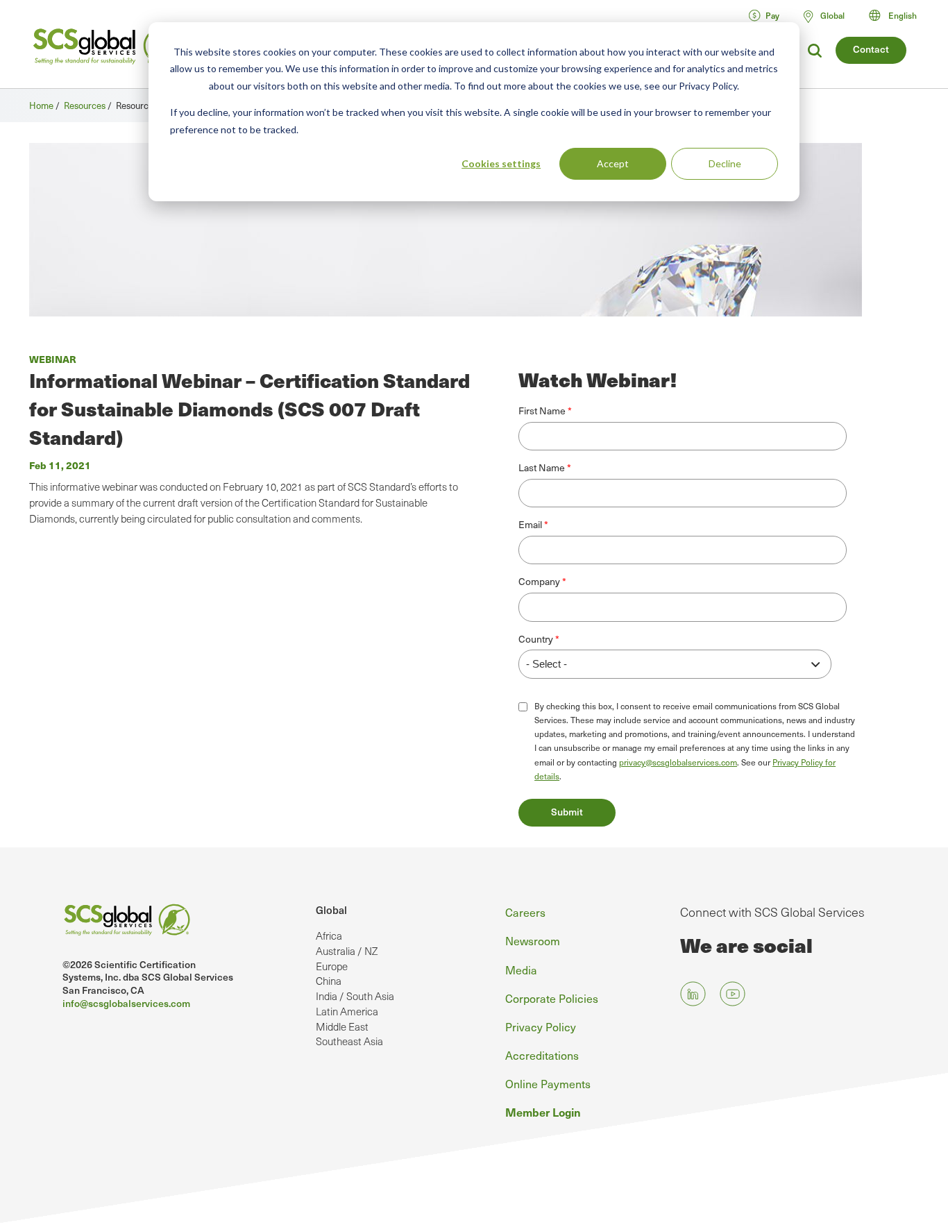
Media (521, 969)
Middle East (342, 1026)
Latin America (347, 1011)
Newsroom (532, 940)
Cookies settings (501, 163)
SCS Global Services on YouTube (732, 993)
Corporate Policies (551, 998)
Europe (332, 966)
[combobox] (899, 15)
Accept (613, 163)
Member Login (543, 1111)
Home (41, 105)
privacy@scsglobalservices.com (678, 762)
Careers (525, 912)
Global (331, 909)
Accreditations (542, 1055)
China (328, 981)
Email (530, 525)
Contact (871, 49)
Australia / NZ (347, 951)
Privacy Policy (540, 1026)
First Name (542, 411)
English (902, 15)
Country (535, 639)
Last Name (541, 468)
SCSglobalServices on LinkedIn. (693, 993)
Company (539, 582)
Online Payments (548, 1083)
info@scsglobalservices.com (126, 1003)
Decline (725, 163)
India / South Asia (355, 996)
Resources (84, 105)
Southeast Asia (349, 1041)
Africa (329, 935)
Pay (772, 15)
